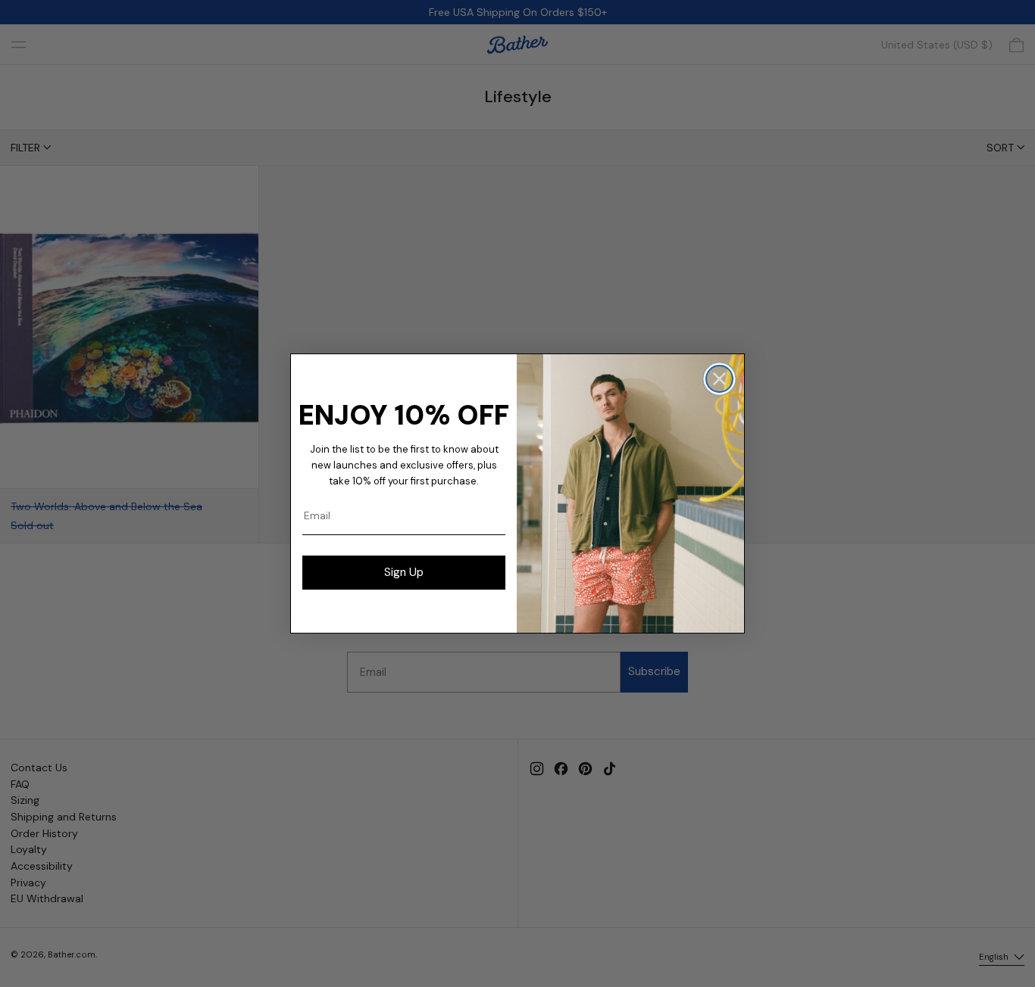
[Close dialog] (719, 379)
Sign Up (404, 572)
